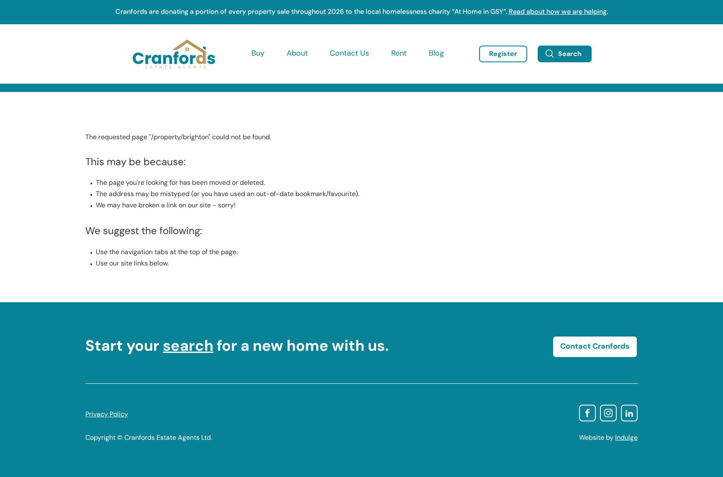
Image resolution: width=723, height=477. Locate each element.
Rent (399, 54)
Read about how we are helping (558, 12)
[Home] (173, 54)
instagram (608, 413)
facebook (587, 413)
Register (503, 54)
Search (570, 54)
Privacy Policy (106, 414)
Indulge (626, 438)
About (297, 54)
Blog (436, 54)
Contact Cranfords (595, 347)
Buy (257, 54)
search (188, 347)
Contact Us (349, 54)
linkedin (629, 413)
